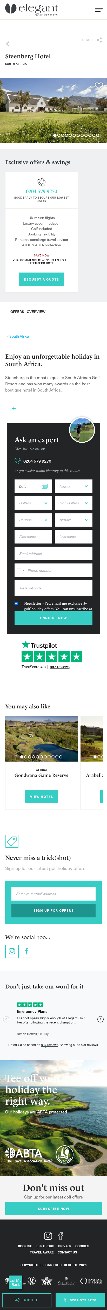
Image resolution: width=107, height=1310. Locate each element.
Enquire (30, 1300)
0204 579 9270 (41, 191)
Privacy (64, 1246)
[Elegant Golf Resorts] (32, 9)
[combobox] (20, 570)
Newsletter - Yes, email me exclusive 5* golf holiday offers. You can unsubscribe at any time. (58, 608)
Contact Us (67, 1252)
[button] (21, 756)
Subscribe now (53, 1208)
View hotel (41, 796)
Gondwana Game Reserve (42, 775)
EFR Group (45, 1246)
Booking (25, 1246)
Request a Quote (41, 279)
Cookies (82, 1246)
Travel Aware (42, 1252)
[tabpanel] (53, 110)
